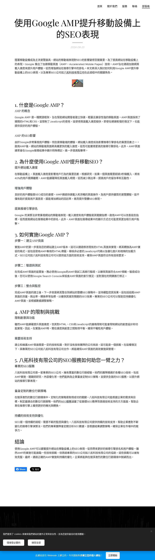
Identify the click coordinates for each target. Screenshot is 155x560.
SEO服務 (66, 401)
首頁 (14, 524)
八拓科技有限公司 (74, 72)
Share (22, 469)
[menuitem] (101, 6)
